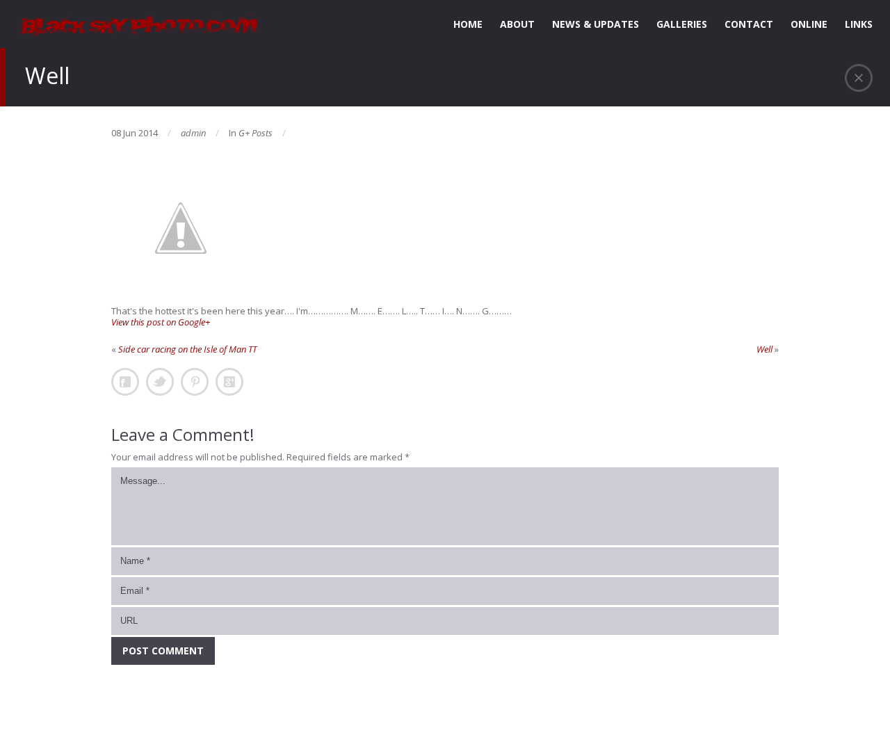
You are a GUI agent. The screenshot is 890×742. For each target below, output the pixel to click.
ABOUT (517, 24)
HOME (468, 24)
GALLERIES (681, 24)
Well (764, 349)
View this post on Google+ (160, 322)
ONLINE (809, 24)
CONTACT (749, 24)
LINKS (859, 24)
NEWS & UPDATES (595, 24)
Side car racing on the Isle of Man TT (187, 349)
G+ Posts (255, 133)
